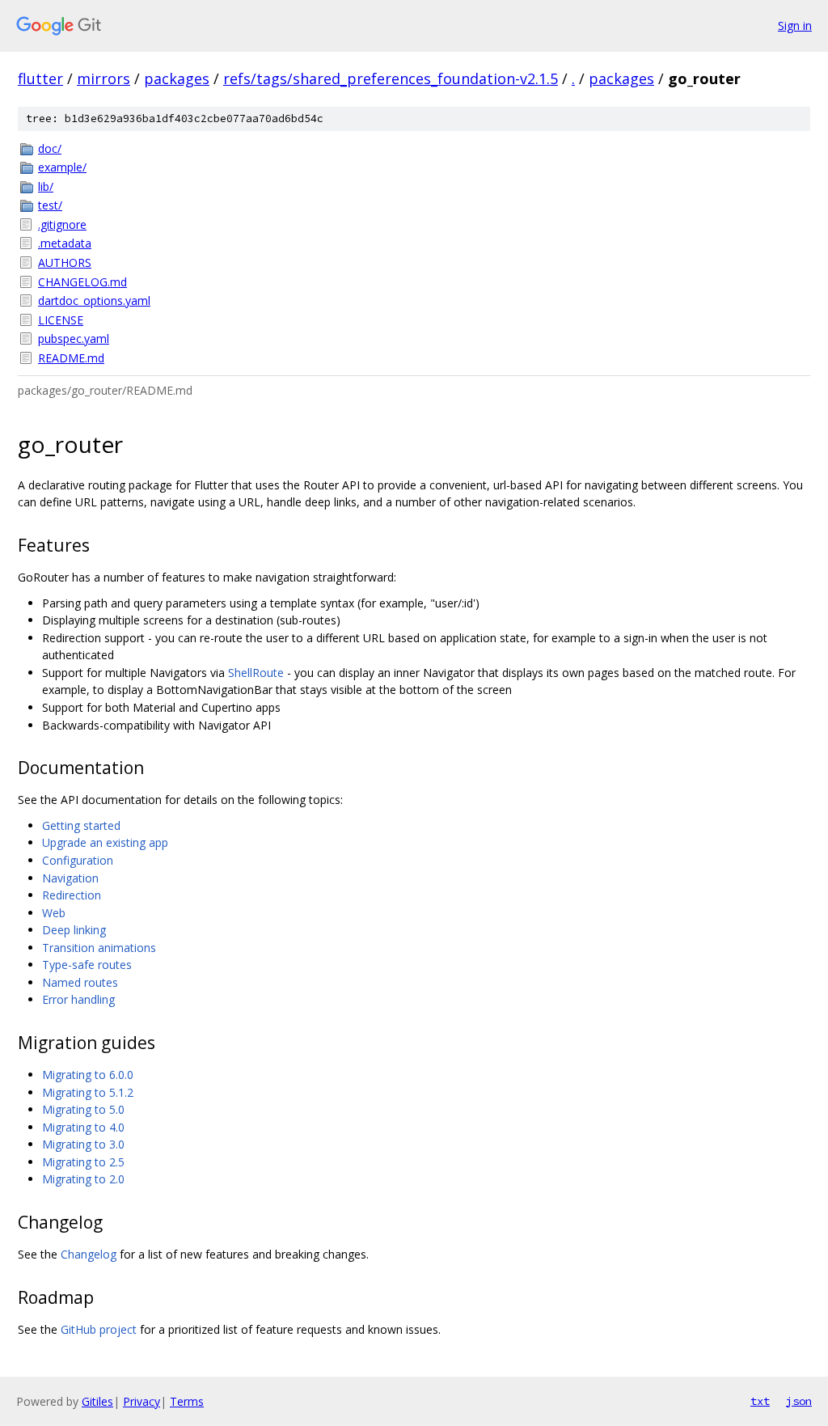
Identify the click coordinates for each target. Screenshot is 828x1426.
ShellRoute (256, 672)
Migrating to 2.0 (83, 1179)
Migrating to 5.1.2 (87, 1092)
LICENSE (60, 320)
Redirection (71, 895)
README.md (71, 358)
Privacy (141, 1401)
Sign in (795, 25)
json (799, 1401)
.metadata (64, 243)
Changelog (88, 1254)
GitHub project (99, 1329)
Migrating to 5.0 (83, 1109)
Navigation (70, 878)
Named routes (80, 982)
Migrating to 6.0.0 (87, 1074)
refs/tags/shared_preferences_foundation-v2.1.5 (390, 78)
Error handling (78, 999)
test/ (50, 205)
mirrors (103, 78)
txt (760, 1401)
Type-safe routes (87, 964)
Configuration (77, 860)
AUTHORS (64, 262)
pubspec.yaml (73, 338)
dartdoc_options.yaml (94, 300)
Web (53, 912)
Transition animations (99, 947)
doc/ (49, 148)
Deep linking (74, 929)
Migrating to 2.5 (83, 1162)
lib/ (45, 186)
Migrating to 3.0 (83, 1144)
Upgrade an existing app (105, 842)
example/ (62, 167)
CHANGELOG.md (82, 282)
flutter (40, 78)
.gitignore (62, 224)
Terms (187, 1401)
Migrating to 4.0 (83, 1127)
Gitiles (97, 1401)
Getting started (81, 825)
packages (176, 78)
